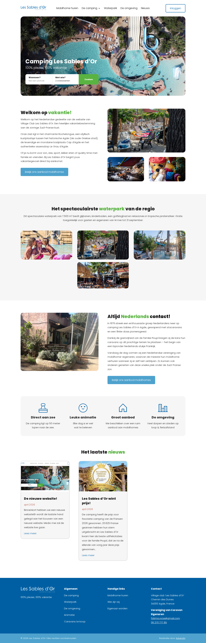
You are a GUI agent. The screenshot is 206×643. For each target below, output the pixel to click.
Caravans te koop (74, 621)
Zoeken (88, 79)
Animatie (69, 615)
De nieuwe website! (40, 498)
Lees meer (30, 533)
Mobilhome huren (67, 8)
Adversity (180, 638)
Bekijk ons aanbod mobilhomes (44, 172)
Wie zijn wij (114, 602)
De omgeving (129, 8)
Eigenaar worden (117, 608)
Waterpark (110, 8)
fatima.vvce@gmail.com (165, 618)
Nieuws (145, 8)
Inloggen (175, 8)
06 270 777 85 (159, 622)
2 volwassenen (62, 80)
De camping (89, 8)
